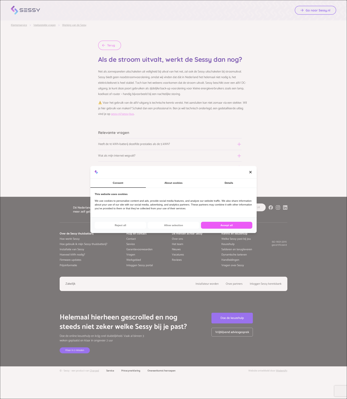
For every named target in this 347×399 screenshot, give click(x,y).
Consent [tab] (118, 182)
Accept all (226, 225)
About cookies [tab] (173, 182)
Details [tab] (229, 182)
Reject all (120, 225)
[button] (250, 172)
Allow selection (173, 225)
